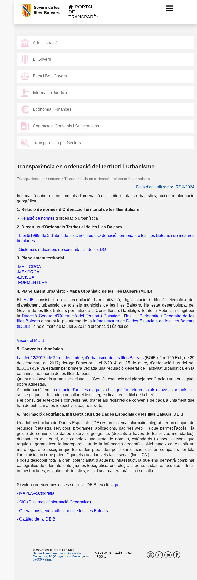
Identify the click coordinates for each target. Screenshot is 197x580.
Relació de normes (37, 218)
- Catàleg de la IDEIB (36, 519)
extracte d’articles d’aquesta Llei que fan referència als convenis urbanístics (124, 390)
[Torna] (19, 11)
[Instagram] (159, 555)
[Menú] (170, 8)
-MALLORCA (29, 266)
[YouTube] (150, 555)
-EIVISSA (25, 277)
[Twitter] (168, 555)
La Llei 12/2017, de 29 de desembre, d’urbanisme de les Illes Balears (80, 357)
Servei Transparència (48, 553)
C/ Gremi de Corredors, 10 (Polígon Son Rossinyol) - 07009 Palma (60, 556)
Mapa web (103, 553)
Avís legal (124, 553)
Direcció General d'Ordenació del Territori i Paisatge (71, 316)
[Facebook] (177, 555)
